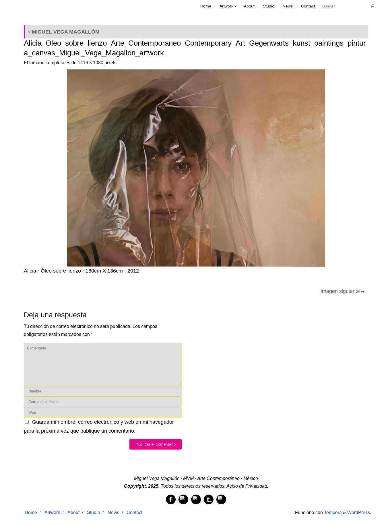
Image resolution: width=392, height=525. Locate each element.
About (73, 512)
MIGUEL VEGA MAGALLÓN (63, 32)
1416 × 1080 (90, 62)
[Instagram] (196, 499)
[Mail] (221, 499)
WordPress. (359, 512)
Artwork (52, 512)
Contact (134, 512)
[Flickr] (183, 499)
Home (31, 512)
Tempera (333, 512)
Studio (93, 512)
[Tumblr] (209, 499)
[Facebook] (171, 499)
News (113, 512)
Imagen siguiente (340, 291)
